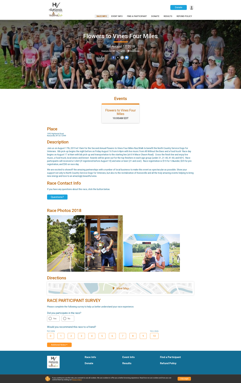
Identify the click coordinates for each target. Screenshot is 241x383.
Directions (135, 51)
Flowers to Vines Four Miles (120, 36)
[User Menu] (191, 7)
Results (168, 16)
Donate (178, 7)
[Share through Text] (127, 57)
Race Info (102, 16)
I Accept (184, 378)
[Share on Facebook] (113, 57)
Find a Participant (137, 16)
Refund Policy (184, 16)
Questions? (57, 197)
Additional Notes (58, 345)
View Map (122, 288)
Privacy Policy (77, 380)
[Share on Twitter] (118, 57)
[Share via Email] (122, 57)
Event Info (117, 16)
